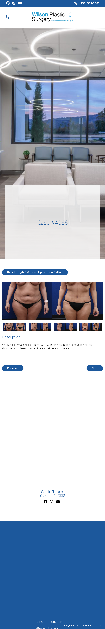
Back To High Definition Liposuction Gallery (35, 272)
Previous (12, 368)
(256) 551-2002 (89, 3)
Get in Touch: (52, 493)
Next (95, 368)
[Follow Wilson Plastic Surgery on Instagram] (14, 3)
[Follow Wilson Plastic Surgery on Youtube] (20, 3)
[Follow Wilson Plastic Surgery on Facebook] (7, 3)
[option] (52, 301)
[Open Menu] (97, 17)
